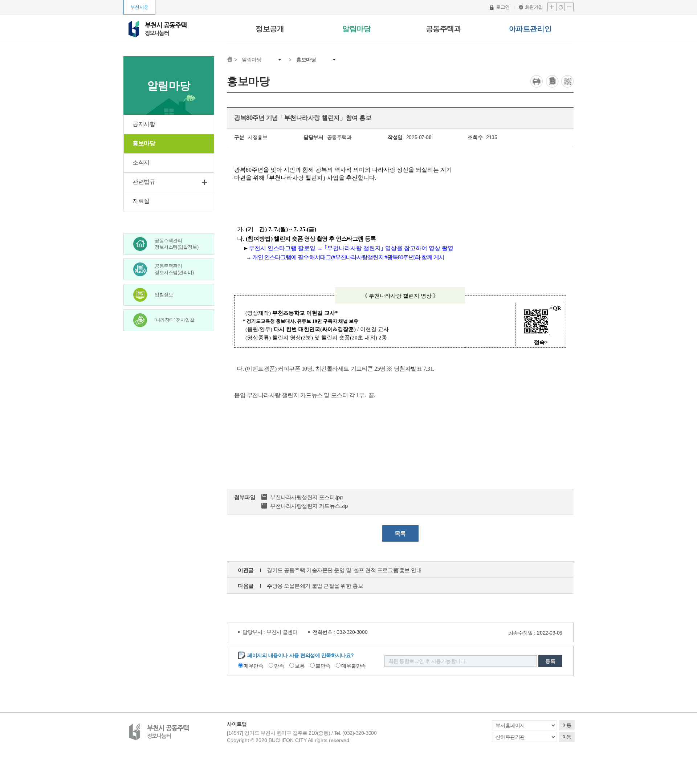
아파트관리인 (530, 29)
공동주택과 (443, 29)
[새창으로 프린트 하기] (536, 81)
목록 (400, 533)
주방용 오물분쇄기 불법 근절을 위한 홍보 (315, 586)
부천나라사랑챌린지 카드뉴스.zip (309, 506)
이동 (566, 725)
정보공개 (270, 29)
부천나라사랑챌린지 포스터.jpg (306, 497)
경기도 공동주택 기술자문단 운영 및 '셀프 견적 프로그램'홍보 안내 (344, 570)
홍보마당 (306, 59)
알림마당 (356, 29)
